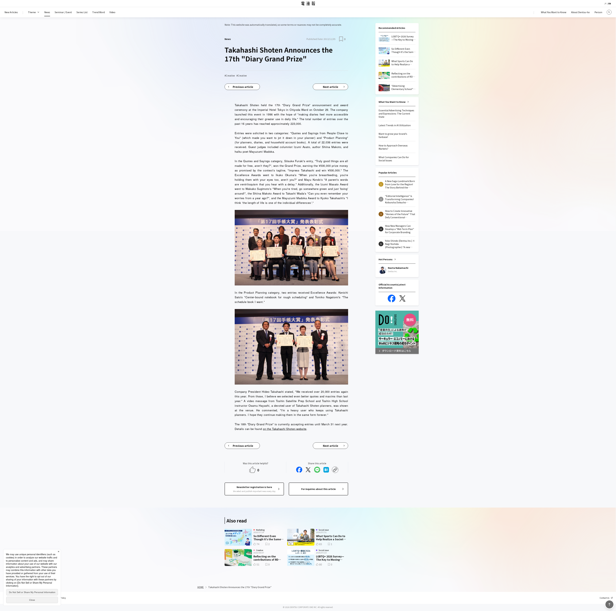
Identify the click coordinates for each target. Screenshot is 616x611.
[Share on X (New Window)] (308, 470)
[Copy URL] (335, 470)
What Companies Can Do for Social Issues (394, 159)
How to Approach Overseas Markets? (393, 147)
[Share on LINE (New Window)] (317, 470)
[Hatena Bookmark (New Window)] (326, 470)
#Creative (230, 75)
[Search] (609, 12)
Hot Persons (386, 259)
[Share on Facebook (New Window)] (299, 470)
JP (605, 3)
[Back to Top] (609, 604)
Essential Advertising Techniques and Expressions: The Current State (396, 113)
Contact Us (604, 598)
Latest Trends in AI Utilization (395, 125)
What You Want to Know (392, 101)
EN (609, 3)
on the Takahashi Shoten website (284, 429)
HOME (200, 587)
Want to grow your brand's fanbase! (393, 135)
